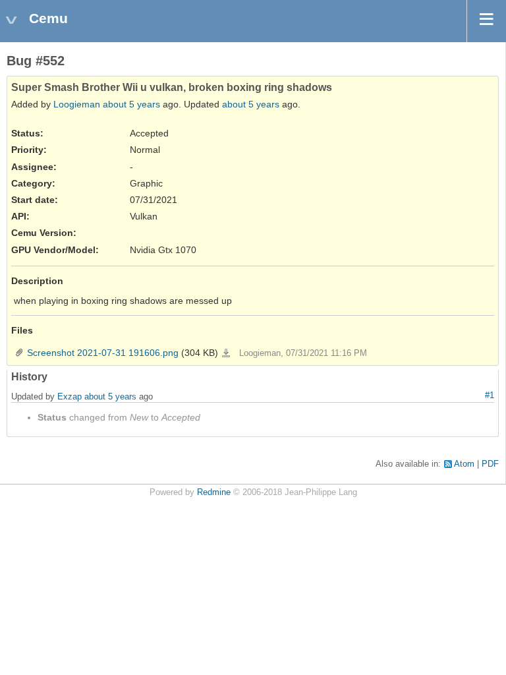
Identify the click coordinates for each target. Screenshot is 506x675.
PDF (490, 464)
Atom (464, 464)
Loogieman (76, 104)
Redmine (214, 492)
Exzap (69, 396)
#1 (489, 395)
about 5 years (131, 104)
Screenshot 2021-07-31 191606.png (103, 352)
